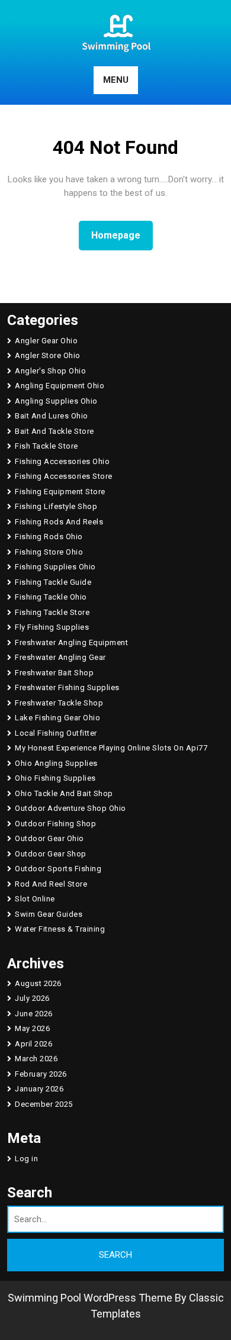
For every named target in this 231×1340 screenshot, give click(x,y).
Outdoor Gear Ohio (49, 838)
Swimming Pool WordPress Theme (90, 1297)
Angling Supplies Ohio (56, 401)
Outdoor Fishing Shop (55, 823)
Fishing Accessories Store (64, 476)
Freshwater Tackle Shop (59, 702)
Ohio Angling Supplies (56, 763)
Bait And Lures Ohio (51, 415)
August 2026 (38, 983)
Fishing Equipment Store (60, 491)
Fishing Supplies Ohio (55, 566)
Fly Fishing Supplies (52, 627)
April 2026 (33, 1043)
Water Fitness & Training (60, 929)
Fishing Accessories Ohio (62, 461)
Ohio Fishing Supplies (55, 778)
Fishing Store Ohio (49, 551)
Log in (26, 1158)
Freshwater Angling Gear (60, 657)
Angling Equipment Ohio (59, 385)
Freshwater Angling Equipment (71, 642)
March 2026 (36, 1058)
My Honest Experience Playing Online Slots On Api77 (111, 747)
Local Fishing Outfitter (56, 733)
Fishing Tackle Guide (53, 582)
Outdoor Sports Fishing (58, 868)
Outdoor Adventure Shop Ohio (70, 808)
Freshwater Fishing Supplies (67, 687)
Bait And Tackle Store (54, 431)
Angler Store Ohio (48, 355)
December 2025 (44, 1104)
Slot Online (35, 898)
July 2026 (32, 998)
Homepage (120, 235)
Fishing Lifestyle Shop (56, 506)
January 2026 (39, 1088)
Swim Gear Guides (48, 914)
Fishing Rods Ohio (49, 536)
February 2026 (41, 1074)
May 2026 (32, 1028)
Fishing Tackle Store (52, 612)
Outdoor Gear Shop (50, 853)
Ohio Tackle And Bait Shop (64, 793)
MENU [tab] (116, 80)
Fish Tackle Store (46, 446)
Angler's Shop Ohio (50, 370)
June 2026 (34, 1013)
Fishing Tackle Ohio (51, 596)
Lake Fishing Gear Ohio (57, 717)
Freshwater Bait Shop (54, 672)
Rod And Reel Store (51, 884)
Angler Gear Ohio (46, 340)
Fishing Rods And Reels (59, 521)
